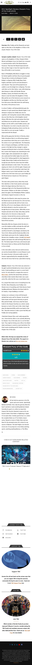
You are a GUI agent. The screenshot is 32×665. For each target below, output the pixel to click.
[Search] (30, 2)
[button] (3, 457)
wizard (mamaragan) (8, 388)
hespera (25, 377)
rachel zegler (6, 383)
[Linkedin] (23, 2)
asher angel (6, 375)
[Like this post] (8, 39)
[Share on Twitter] (15, 39)
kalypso (16, 380)
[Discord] (27, 2)
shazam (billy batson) (17, 383)
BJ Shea (5, 13)
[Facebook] (18, 2)
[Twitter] (20, 2)
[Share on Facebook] (12, 39)
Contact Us (16, 662)
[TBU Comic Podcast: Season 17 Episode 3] (16, 454)
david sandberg (21, 375)
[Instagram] (22, 2)
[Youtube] (25, 2)
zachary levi (19, 388)
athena (13, 375)
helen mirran (17, 377)
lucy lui (23, 380)
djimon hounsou (7, 377)
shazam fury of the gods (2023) (10, 385)
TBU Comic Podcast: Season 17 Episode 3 (16, 466)
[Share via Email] (23, 39)
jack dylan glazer (7, 380)
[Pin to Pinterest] (19, 39)
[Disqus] (16, 492)
